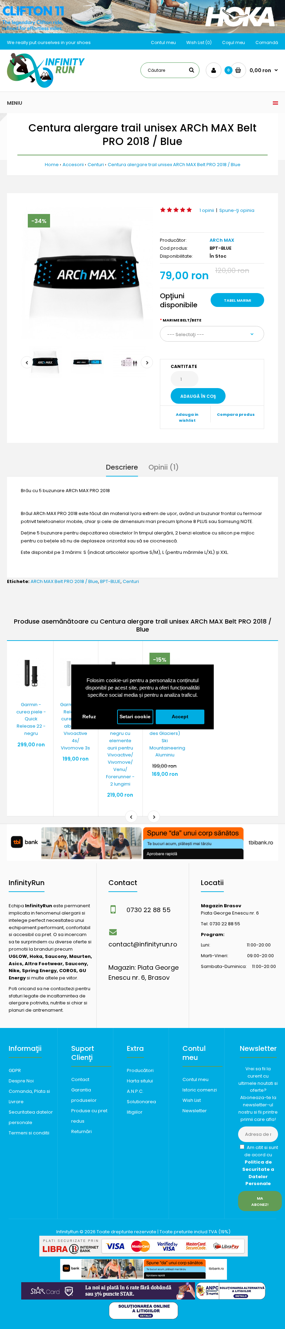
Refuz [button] (89, 716)
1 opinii (207, 210)
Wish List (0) (199, 42)
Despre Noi (21, 1081)
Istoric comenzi (199, 1090)
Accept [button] (180, 716)
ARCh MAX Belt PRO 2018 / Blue (64, 581)
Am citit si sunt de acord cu (260, 1165)
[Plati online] (143, 1255)
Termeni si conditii (29, 1133)
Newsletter (194, 1110)
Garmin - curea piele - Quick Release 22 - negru (31, 719)
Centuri (96, 164)
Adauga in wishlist (187, 417)
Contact (80, 1079)
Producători (140, 1070)
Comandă (266, 42)
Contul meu (163, 42)
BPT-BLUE (110, 581)
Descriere (122, 467)
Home (52, 164)
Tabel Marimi (237, 300)
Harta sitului (140, 1081)
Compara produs (236, 414)
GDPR (15, 1070)
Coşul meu (233, 42)
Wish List (191, 1100)
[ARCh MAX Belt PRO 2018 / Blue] (87, 273)
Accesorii (73, 164)
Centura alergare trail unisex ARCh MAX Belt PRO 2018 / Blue (174, 164)
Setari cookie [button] (135, 716)
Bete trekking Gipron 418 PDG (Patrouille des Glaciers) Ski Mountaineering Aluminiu (167, 729)
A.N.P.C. (135, 1091)
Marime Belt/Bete (182, 320)
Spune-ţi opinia (236, 210)
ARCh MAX (222, 240)
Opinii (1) (163, 467)
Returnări (81, 1131)
